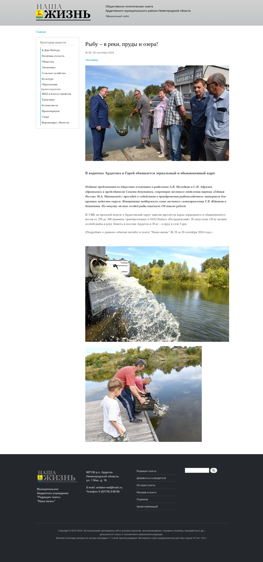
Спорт (45, 117)
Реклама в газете (147, 492)
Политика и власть (53, 56)
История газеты (146, 485)
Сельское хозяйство (54, 73)
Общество (48, 61)
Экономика (48, 67)
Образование (50, 84)
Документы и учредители (151, 478)
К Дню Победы (51, 50)
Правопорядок (51, 111)
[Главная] (69, 13)
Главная (41, 32)
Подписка (142, 499)
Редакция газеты (146, 471)
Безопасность (50, 105)
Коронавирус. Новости (55, 122)
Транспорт (48, 99)
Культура (47, 79)
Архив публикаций (147, 506)
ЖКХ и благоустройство (56, 94)
